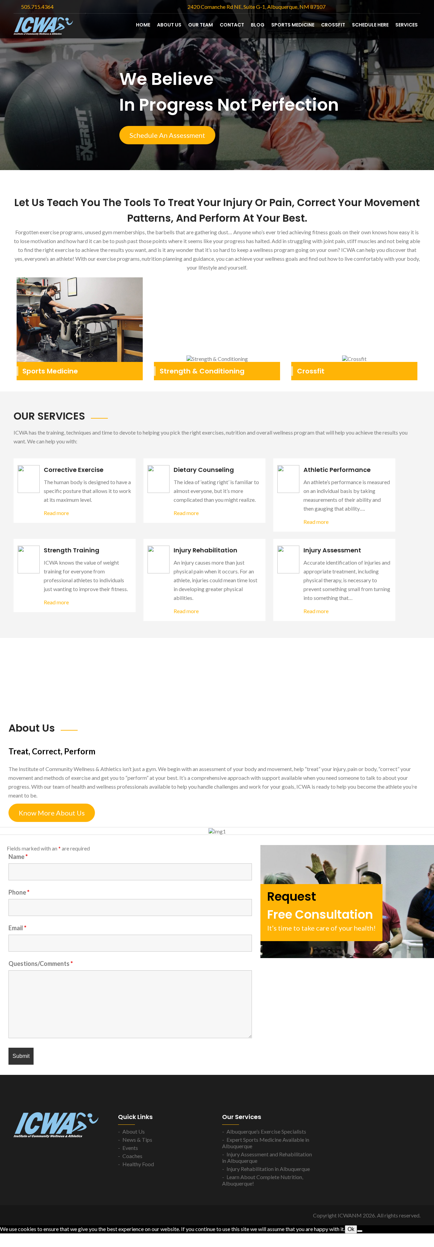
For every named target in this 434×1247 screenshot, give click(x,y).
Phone (18, 892)
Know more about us (52, 813)
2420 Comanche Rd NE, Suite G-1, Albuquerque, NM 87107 (257, 6)
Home (143, 24)
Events (130, 1147)
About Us (169, 24)
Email (17, 927)
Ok (351, 1229)
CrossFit (333, 24)
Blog (257, 24)
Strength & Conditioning (202, 371)
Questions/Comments (40, 963)
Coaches (132, 1156)
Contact (232, 24)
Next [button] (425, 83)
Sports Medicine (292, 24)
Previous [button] (8, 83)
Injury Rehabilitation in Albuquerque (268, 1169)
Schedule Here (370, 24)
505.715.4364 (37, 6)
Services (406, 24)
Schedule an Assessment (167, 135)
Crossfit (310, 371)
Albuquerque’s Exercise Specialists (266, 1131)
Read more (56, 513)
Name (18, 856)
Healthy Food (138, 1164)
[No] (359, 1231)
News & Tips (137, 1139)
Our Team (200, 24)
